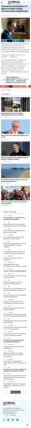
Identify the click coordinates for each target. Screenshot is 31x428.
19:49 (5, 344)
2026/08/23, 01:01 (6, 117)
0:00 (5, 249)
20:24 (5, 331)
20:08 (5, 338)
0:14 (5, 241)
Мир (3, 110)
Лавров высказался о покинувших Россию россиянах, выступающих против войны (13, 354)
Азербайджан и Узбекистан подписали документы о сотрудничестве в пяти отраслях (14, 385)
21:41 (5, 299)
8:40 (5, 215)
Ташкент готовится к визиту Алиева (14, 271)
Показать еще (15, 392)
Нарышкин (9, 89)
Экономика (11, 299)
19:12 (5, 359)
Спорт (9, 305)
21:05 (5, 312)
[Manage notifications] (27, 424)
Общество (11, 215)
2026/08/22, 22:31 (6, 205)
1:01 (5, 222)
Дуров (3, 89)
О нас (7, 415)
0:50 (5, 228)
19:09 (5, 367)
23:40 (5, 256)
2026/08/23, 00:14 (6, 161)
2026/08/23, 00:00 (6, 183)
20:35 (5, 325)
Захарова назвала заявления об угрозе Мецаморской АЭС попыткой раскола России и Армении (14, 377)
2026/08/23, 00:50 (6, 139)
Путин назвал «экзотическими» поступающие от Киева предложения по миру (15, 362)
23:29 (5, 262)
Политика (10, 235)
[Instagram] (4, 420)
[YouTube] (17, 420)
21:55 (5, 293)
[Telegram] (8, 420)
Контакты (13, 415)
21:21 (5, 305)
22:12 (5, 286)
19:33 (5, 350)
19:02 (5, 373)
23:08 (5, 268)
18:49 (5, 381)
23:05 (5, 273)
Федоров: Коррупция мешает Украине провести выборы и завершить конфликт (14, 245)
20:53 (5, 318)
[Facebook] (13, 420)
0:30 (5, 235)
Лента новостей (9, 212)
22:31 (5, 280)
